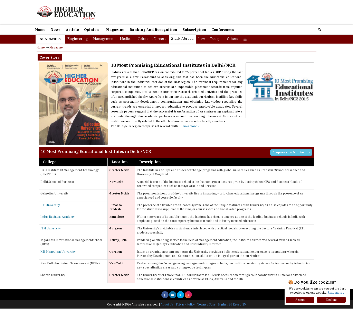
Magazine (115, 29)
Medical (126, 38)
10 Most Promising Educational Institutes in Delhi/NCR (173, 65)
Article (72, 29)
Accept (300, 300)
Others (232, 38)
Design (216, 38)
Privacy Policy (185, 304)
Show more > (190, 126)
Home (40, 29)
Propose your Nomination (291, 152)
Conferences (222, 29)
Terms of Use (206, 304)
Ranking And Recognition (153, 29)
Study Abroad (182, 38)
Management (104, 38)
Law (201, 38)
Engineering (77, 38)
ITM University (50, 228)
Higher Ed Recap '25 (232, 304)
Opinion (91, 29)
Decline (331, 300)
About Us (167, 304)
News (55, 29)
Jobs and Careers (152, 38)
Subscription (194, 29)
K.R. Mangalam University (58, 252)
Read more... (336, 292)
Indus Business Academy (57, 217)
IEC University (50, 205)
